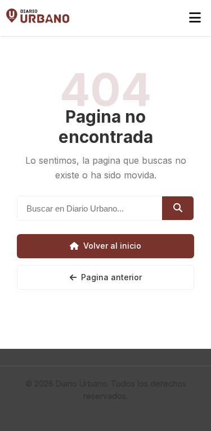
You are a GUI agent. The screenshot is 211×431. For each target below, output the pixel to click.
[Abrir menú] (195, 18)
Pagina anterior (111, 277)
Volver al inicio (112, 245)
